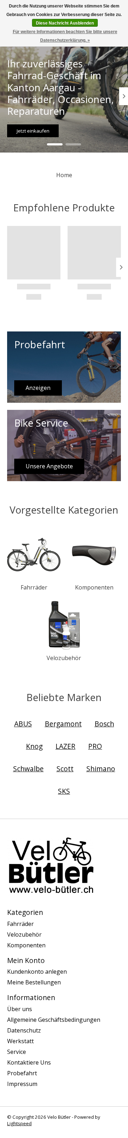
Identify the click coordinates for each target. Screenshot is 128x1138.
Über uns (19, 1009)
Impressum (22, 1084)
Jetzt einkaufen (33, 130)
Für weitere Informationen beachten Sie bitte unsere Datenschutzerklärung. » (65, 36)
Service (16, 1052)
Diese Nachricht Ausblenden (65, 23)
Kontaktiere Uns (29, 1062)
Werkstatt (20, 1041)
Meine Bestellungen (34, 982)
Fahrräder (34, 587)
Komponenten (94, 587)
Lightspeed (19, 1123)
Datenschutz (24, 1030)
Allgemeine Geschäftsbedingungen (53, 1020)
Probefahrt (22, 1073)
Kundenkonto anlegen (37, 971)
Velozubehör (64, 658)
